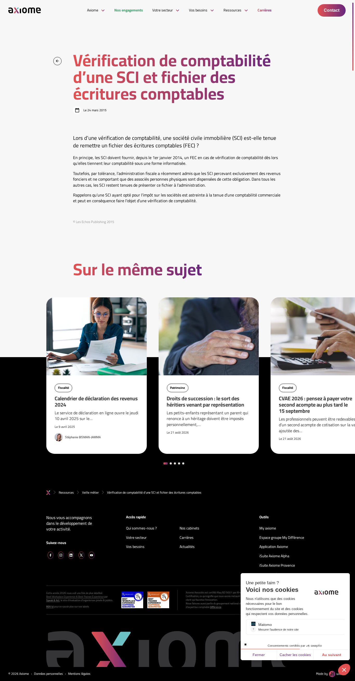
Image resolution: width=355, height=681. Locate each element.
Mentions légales (79, 674)
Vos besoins (135, 546)
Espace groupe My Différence (281, 537)
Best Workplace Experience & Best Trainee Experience (75, 597)
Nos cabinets (189, 528)
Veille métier (90, 492)
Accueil (48, 492)
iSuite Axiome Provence (277, 565)
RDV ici (50, 606)
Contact (331, 10)
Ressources (66, 492)
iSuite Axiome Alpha (274, 556)
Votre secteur (136, 537)
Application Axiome (273, 546)
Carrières (187, 537)
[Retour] (57, 61)
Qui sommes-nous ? (141, 528)
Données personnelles (48, 674)
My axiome (267, 528)
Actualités (187, 546)
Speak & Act (53, 600)
